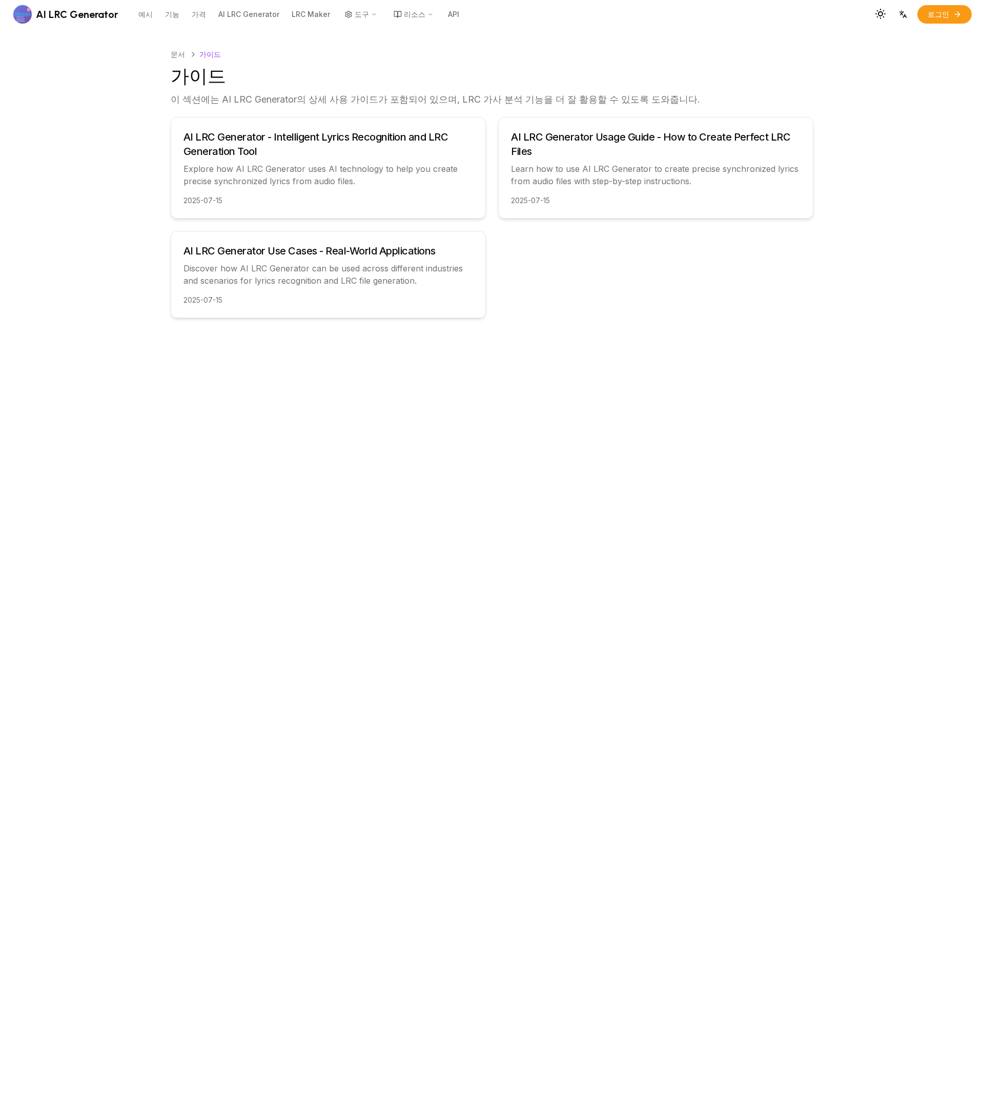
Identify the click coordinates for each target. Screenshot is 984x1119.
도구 (362, 14)
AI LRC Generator (248, 14)
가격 (199, 14)
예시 (145, 14)
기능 (172, 14)
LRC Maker (311, 14)
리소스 (414, 14)
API (453, 14)
